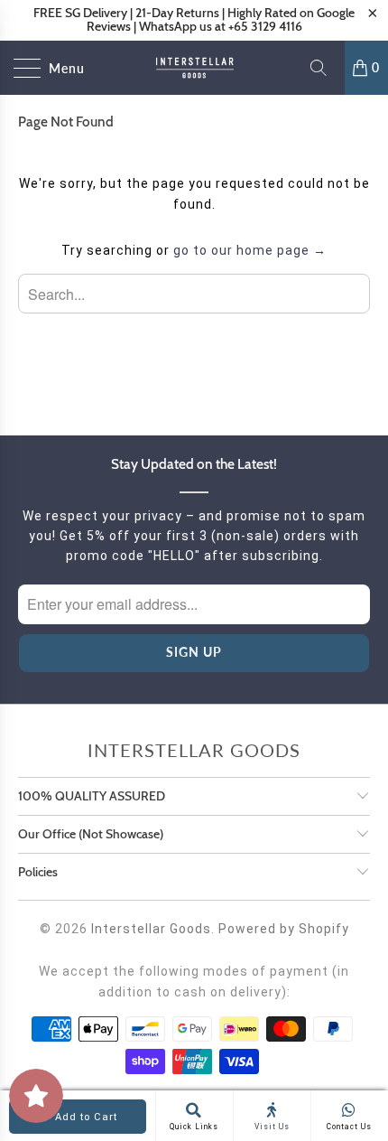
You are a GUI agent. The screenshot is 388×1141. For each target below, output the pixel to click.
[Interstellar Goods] (194, 68)
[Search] (325, 68)
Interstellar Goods (151, 928)
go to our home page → (250, 250)
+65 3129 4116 (265, 26)
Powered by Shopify (283, 928)
